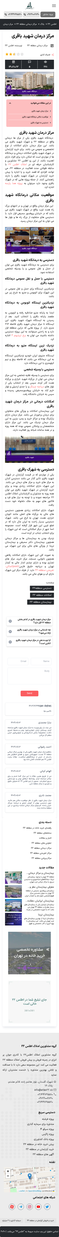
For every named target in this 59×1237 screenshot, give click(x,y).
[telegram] (21, 1207)
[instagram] (29, 1207)
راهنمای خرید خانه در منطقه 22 (37, 828)
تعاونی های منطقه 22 (41, 843)
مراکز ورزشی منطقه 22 (41, 858)
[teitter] (47, 1207)
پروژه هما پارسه (13, 183)
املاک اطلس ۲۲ (18, 164)
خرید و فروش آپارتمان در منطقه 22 (40, 1220)
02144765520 (45, 1102)
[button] (30, 1176)
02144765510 (45, 1094)
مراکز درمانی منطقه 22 (26, 24)
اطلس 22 (52, 24)
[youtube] (38, 1207)
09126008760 (46, 1098)
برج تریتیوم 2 (19, 335)
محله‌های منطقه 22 (42, 833)
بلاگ (42, 24)
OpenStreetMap (35, 1190)
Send (29, 693)
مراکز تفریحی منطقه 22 (40, 853)
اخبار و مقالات (45, 838)
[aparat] (12, 1207)
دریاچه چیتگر (36, 387)
